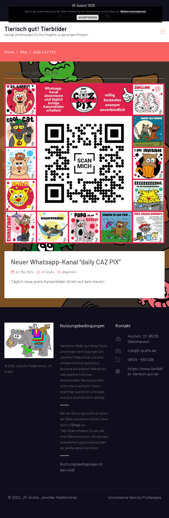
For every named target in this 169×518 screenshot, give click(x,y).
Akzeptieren (87, 17)
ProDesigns (151, 497)
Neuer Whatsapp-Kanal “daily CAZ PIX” (66, 262)
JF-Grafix (47, 272)
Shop (75, 424)
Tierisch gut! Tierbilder (35, 28)
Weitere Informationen (133, 11)
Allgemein (69, 272)
